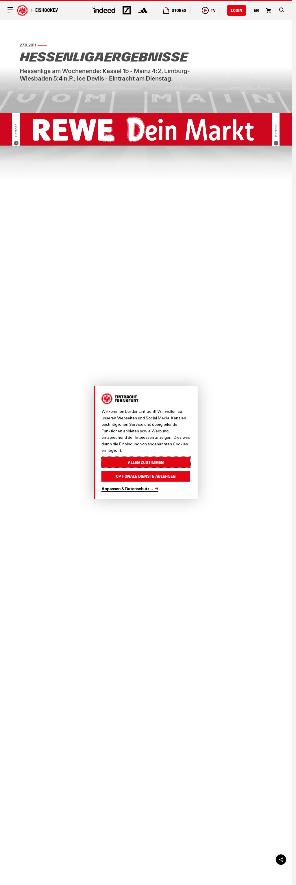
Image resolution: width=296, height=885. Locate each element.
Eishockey (46, 10)
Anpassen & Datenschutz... (127, 488)
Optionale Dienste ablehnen (146, 476)
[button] (281, 10)
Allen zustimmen (146, 462)
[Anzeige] (16, 143)
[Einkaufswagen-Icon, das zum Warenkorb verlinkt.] (268, 10)
